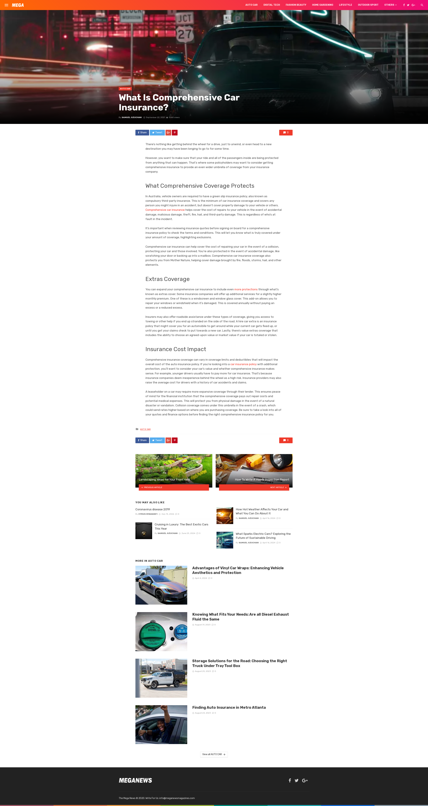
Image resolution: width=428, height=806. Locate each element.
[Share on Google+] (168, 132)
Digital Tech (271, 5)
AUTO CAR (125, 89)
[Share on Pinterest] (175, 132)
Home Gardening (322, 5)
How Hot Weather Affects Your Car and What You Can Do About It (262, 511)
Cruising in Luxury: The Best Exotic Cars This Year (181, 526)
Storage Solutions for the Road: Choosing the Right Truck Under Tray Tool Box (239, 663)
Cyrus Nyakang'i (147, 514)
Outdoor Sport (368, 5)
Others (389, 5)
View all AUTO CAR (212, 754)
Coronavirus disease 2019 (152, 509)
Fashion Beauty (296, 5)
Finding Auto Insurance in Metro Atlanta (229, 707)
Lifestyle (345, 5)
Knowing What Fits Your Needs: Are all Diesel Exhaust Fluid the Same (240, 616)
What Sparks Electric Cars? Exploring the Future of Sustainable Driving (263, 536)
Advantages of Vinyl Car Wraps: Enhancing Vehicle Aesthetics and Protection (238, 570)
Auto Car (251, 5)
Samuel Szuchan (132, 117)
